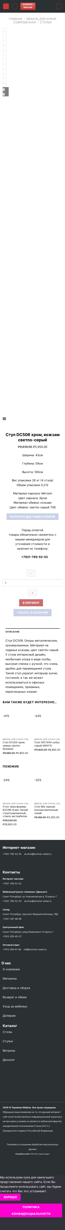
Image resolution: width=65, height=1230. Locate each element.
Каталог (10, 1026)
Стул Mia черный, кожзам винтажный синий (46, 809)
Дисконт (9, 1060)
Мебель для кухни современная (34, 20)
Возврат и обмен (15, 997)
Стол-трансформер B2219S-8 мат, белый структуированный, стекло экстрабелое (15, 811)
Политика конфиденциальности (31, 1210)
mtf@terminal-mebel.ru (35, 949)
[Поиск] (15, 6)
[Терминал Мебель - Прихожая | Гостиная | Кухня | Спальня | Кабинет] (45, 6)
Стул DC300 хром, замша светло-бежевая (14, 745)
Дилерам (9, 1015)
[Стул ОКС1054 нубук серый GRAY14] (48, 722)
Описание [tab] (12, 631)
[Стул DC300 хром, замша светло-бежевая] (17, 722)
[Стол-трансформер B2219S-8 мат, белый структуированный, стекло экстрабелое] (17, 786)
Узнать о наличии (32, 612)
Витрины (9, 1050)
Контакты (11, 872)
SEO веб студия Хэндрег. (40, 1154)
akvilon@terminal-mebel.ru (37, 854)
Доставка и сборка (16, 988)
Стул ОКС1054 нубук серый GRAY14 (47, 744)
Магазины (10, 978)
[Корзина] (59, 6)
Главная (15, 19)
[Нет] (3, 1223)
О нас (5, 963)
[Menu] (6, 6)
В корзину (31, 602)
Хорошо (10, 1197)
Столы (7, 1032)
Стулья (46, 22)
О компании (11, 969)
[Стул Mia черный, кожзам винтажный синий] (48, 786)
